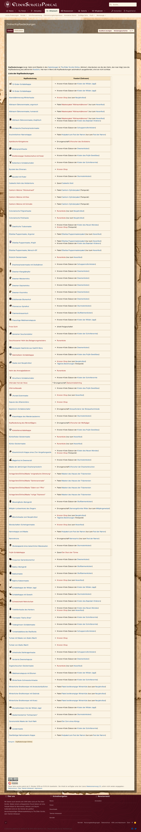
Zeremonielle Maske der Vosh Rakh (23, 721)
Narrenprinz (74, 538)
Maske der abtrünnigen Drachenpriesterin (25, 467)
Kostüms (36, 69)
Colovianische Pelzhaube (19, 218)
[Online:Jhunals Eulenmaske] (10, 396)
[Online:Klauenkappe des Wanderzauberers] (10, 416)
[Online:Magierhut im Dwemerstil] (10, 460)
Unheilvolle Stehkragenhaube (23, 652)
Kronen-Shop (62, 98)
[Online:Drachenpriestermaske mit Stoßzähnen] (10, 265)
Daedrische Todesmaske (22, 226)
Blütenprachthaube (19, 149)
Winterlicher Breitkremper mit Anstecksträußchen (28, 687)
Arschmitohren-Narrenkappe (20, 135)
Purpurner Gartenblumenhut (23, 560)
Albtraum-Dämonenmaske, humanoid (23, 111)
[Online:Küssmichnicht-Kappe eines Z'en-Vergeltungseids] (10, 452)
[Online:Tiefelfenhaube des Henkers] (10, 610)
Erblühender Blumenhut (21, 299)
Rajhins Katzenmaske (20, 581)
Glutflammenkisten (84, 313)
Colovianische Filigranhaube (20, 211)
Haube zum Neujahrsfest (22, 363)
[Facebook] (132, 829)
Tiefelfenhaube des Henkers (23, 610)
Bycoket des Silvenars (17, 169)
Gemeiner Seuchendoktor (22, 334)
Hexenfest (100, 104)
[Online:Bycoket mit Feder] (10, 177)
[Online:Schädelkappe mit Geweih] (10, 595)
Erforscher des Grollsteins (79, 141)
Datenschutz (12, 788)
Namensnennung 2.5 (94, 786)
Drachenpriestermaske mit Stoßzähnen (27, 265)
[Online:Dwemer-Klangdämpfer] (10, 272)
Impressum (38, 788)
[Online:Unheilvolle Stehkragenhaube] (10, 652)
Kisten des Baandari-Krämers (88, 121)
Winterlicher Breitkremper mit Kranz (23, 700)
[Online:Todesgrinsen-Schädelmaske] (10, 625)
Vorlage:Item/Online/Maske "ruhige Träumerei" (27, 495)
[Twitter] (136, 829)
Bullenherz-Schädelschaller (23, 163)
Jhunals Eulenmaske (20, 396)
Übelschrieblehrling (74, 383)
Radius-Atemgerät (19, 567)
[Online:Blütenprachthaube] (10, 149)
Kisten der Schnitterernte (87, 162)
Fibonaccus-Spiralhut (20, 306)
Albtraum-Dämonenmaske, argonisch (23, 104)
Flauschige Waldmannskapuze (24, 320)
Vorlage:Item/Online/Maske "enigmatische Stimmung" (30, 474)
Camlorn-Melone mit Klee (19, 197)
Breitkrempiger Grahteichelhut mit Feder (28, 156)
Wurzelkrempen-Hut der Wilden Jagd (26, 708)
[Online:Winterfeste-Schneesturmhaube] (10, 680)
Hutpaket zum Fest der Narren (73, 135)
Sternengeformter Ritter (78, 508)
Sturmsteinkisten (84, 176)
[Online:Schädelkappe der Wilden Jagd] (10, 588)
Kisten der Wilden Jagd (86, 84)
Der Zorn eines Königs (70, 721)
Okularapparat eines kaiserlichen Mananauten (30, 546)
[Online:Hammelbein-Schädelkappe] (10, 355)
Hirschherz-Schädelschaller (23, 378)
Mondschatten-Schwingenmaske (22, 525)
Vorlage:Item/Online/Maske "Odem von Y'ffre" (26, 488)
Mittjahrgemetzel (102, 508)
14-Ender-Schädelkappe (21, 91)
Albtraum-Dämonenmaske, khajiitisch (26, 120)
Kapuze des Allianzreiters (19, 402)
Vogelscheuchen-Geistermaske (21, 666)
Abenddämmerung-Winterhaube (21, 98)
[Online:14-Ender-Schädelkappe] (10, 91)
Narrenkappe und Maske (18, 532)
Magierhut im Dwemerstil (22, 460)
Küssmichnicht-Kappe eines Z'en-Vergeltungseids (31, 452)
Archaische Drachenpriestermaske (25, 128)
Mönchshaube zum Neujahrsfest (24, 517)
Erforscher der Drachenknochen (82, 467)
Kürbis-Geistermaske (17, 444)
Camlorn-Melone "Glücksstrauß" (21, 190)
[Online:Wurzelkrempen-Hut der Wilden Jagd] (10, 708)
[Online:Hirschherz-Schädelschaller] (10, 378)
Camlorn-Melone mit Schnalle (20, 204)
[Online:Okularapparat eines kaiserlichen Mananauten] (10, 546)
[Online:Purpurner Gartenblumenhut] (10, 560)
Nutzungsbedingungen (92, 822)
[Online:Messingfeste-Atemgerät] (10, 502)
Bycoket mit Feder (19, 177)
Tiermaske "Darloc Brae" (21, 618)
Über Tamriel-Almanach (26, 788)
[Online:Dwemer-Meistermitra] (10, 279)
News (52, 801)
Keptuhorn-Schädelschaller (19, 409)
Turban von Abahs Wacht (18, 645)
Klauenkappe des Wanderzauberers (26, 416)
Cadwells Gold (67, 183)
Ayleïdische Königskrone (18, 141)
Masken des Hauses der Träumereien (76, 474)
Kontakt (52, 817)
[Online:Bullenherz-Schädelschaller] (10, 163)
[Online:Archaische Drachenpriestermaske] (10, 128)
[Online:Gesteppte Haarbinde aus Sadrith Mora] (10, 348)
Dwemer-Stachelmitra (20, 285)
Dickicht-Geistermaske (18, 257)
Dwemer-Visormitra (19, 292)
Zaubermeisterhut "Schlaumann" (25, 715)
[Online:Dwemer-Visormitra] (10, 292)
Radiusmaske (17, 574)
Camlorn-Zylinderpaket (71, 190)
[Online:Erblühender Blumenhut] (10, 299)
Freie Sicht (13, 327)
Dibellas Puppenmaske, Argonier (22, 234)
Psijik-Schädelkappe (17, 552)
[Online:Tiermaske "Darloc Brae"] (10, 618)
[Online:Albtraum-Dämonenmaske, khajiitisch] (10, 120)
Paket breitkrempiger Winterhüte (74, 687)
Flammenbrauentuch (20, 313)
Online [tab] (10, 31)
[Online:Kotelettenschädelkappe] (10, 430)
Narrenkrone (14, 538)
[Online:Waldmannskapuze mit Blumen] (10, 673)
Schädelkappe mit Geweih (22, 595)
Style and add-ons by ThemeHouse (60, 829)
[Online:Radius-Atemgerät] (10, 567)
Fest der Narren (99, 135)
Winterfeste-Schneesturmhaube (25, 680)
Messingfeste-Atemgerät (22, 502)
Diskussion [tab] (18, 31)
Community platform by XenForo (25, 829)
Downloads (53, 809)
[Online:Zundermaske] (10, 729)
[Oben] (132, 822)
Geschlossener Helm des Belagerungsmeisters (27, 340)
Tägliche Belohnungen (65, 364)
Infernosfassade (15, 388)
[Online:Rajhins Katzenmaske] (10, 581)
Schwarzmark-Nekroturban (22, 602)
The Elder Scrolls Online (70, 67)
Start (128, 822)
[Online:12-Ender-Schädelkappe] (10, 84)
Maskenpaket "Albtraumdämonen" (75, 104)
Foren (52, 805)
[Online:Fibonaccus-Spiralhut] (10, 306)
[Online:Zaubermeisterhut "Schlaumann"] (10, 715)
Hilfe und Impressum (118, 822)
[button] (15, 10)
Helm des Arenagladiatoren (19, 371)
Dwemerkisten (83, 148)
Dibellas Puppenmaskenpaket (73, 234)
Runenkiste (61, 211)
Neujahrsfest (80, 98)
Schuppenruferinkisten (86, 128)
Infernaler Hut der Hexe (18, 383)
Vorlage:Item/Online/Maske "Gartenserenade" (27, 481)
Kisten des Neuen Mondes (87, 225)
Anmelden (98, 801)
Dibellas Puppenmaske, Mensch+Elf (23, 250)
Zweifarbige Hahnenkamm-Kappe (22, 735)
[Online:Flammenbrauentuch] (10, 313)
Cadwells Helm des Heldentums (21, 183)
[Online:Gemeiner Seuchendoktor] (10, 334)
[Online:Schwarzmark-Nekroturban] (10, 602)
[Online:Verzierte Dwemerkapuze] (10, 659)
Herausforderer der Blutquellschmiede (84, 409)
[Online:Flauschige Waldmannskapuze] (10, 320)
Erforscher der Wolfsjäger (79, 423)
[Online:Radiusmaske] (10, 574)
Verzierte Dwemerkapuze (22, 659)
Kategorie (11, 742)
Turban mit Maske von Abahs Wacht (23, 638)
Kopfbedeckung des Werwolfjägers (22, 423)
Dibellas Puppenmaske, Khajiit (24, 243)
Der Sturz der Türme (70, 552)
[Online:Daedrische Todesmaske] (10, 226)
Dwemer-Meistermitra (20, 279)
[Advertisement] (70, 48)
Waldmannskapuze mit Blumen (24, 673)
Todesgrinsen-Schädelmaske (23, 625)
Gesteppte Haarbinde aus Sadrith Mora (27, 348)
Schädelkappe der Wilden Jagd (24, 588)
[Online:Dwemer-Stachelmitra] (10, 285)
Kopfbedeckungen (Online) (24, 742)
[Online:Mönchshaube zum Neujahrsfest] (10, 517)
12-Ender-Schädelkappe (21, 84)
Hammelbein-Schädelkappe (23, 355)
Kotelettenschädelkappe (21, 430)
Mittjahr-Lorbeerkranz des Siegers (22, 508)
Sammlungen (53, 67)
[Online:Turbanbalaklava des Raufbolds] (10, 632)
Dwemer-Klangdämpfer (21, 272)
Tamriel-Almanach (56, 813)
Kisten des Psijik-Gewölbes (88, 155)
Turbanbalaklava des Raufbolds (24, 632)
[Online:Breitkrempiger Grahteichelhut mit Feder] (10, 156)
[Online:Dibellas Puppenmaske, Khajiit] (10, 243)
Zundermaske (17, 729)
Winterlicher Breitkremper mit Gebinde (24, 694)
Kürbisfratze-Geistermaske (19, 437)
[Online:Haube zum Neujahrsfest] (10, 363)
